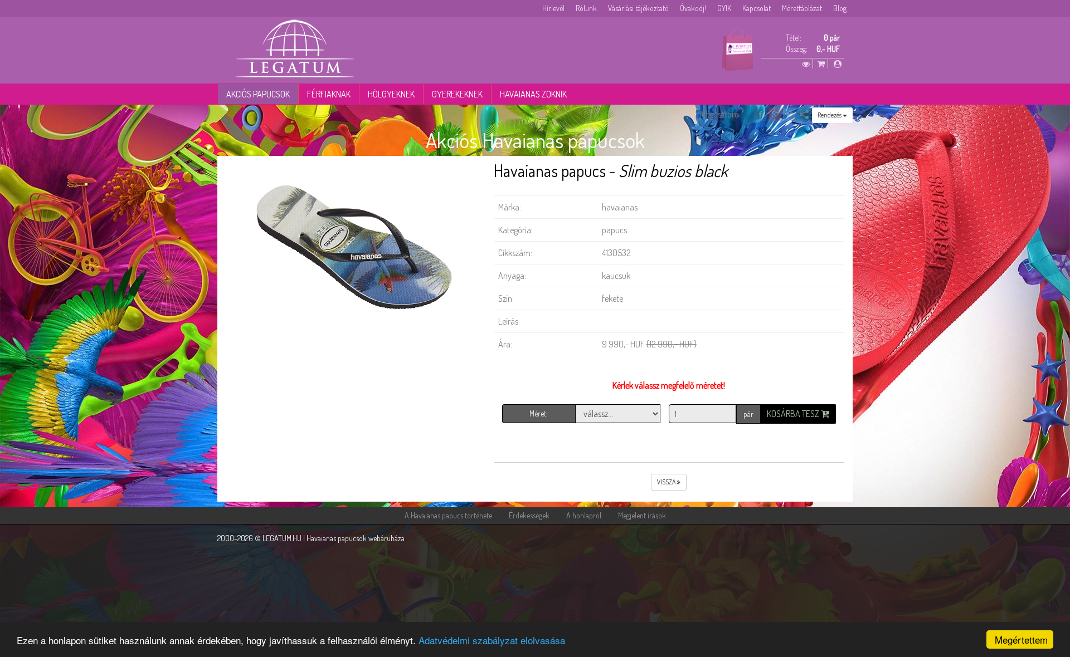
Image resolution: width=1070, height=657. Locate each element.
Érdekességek (529, 515)
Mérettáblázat (802, 8)
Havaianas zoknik (533, 94)
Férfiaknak (329, 94)
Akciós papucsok (258, 94)
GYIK (724, 8)
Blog (840, 8)
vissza (667, 482)
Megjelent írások (642, 515)
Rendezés (830, 115)
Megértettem (1021, 639)
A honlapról (583, 515)
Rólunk (586, 8)
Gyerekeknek (457, 94)
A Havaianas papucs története (448, 515)
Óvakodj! (693, 8)
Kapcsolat (756, 8)
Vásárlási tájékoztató (638, 8)
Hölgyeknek (391, 94)
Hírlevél (553, 8)
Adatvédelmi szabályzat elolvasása (492, 640)
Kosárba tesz (794, 413)
